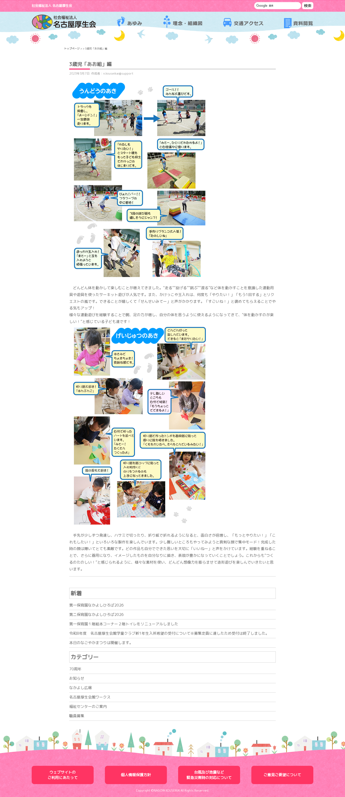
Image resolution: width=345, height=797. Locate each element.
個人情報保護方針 (136, 774)
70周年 (75, 669)
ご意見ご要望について (282, 774)
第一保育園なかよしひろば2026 (96, 605)
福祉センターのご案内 (88, 706)
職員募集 (76, 715)
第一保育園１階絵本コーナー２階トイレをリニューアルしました (123, 623)
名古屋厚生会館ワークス (90, 697)
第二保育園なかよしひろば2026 (96, 614)
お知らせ (76, 678)
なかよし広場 (80, 687)
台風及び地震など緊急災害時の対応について (209, 775)
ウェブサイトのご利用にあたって (63, 775)
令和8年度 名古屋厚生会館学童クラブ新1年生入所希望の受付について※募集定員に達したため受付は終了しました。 (169, 633)
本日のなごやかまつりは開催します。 (101, 642)
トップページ (72, 48)
